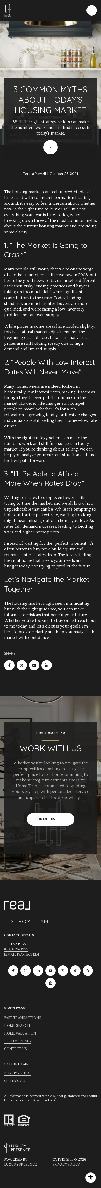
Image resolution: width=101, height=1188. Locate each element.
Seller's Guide (18, 1081)
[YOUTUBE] (50, 970)
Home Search (17, 1026)
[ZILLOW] (50, 983)
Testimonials (17, 1041)
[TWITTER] (63, 970)
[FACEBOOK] (13, 970)
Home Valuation (20, 1033)
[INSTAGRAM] (25, 970)
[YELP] (88, 970)
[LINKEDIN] (38, 970)
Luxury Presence (20, 1165)
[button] (50, 819)
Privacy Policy (66, 1165)
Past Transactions (22, 1018)
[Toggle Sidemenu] (91, 10)
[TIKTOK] (75, 970)
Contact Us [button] (15, 1049)
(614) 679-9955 (16, 949)
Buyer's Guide (17, 1073)
